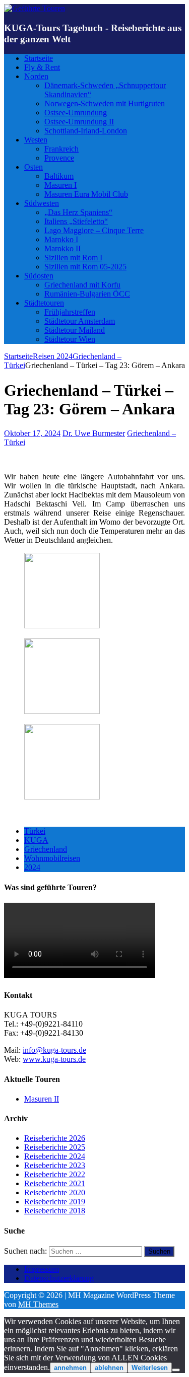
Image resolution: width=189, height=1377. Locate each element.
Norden (36, 76)
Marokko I (61, 239)
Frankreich (61, 148)
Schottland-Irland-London (85, 130)
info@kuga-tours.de (54, 1050)
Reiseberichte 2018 (54, 1210)
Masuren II (41, 1099)
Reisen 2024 (53, 356)
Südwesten (41, 203)
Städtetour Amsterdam (79, 321)
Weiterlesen (150, 1367)
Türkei (34, 831)
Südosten (38, 275)
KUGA (36, 840)
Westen (35, 139)
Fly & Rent (42, 67)
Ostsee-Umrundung (75, 112)
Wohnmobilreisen (52, 858)
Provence (59, 158)
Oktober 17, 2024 (32, 433)
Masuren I (60, 185)
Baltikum (59, 176)
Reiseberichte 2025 (54, 1147)
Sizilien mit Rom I (73, 257)
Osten (33, 167)
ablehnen (109, 1367)
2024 (32, 867)
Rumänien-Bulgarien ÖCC (87, 293)
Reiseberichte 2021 (54, 1183)
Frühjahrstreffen (69, 312)
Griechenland (45, 849)
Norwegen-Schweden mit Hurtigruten (104, 103)
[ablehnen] (176, 1369)
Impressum (41, 1269)
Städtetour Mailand (74, 330)
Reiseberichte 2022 (54, 1174)
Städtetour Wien (69, 339)
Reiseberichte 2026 (54, 1138)
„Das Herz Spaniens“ (78, 212)
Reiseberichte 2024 (54, 1156)
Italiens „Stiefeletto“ (76, 221)
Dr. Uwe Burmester (93, 433)
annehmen (70, 1367)
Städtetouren (44, 303)
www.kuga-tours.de (54, 1059)
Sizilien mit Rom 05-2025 (85, 266)
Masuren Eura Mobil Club (86, 194)
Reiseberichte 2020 (54, 1192)
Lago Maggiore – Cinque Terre (94, 230)
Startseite (38, 58)
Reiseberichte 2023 (54, 1165)
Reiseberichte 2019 (54, 1201)
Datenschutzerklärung (59, 1278)
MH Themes (38, 1304)
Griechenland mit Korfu (82, 284)
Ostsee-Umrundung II (79, 121)
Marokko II (62, 248)
